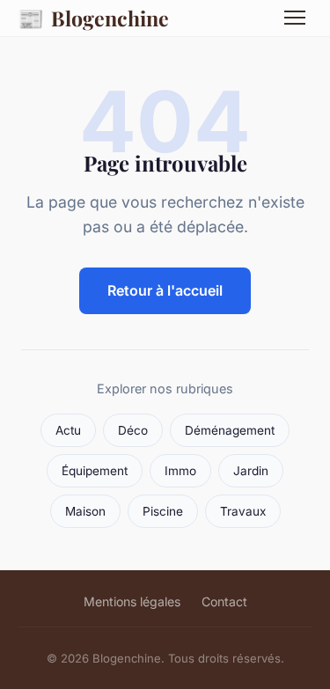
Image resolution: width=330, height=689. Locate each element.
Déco (133, 430)
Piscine (163, 511)
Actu (68, 430)
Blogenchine (93, 18)
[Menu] (294, 18)
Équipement (95, 471)
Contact (224, 601)
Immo (180, 471)
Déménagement (230, 430)
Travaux (243, 511)
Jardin (250, 471)
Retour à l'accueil (165, 290)
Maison (85, 511)
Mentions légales (132, 601)
